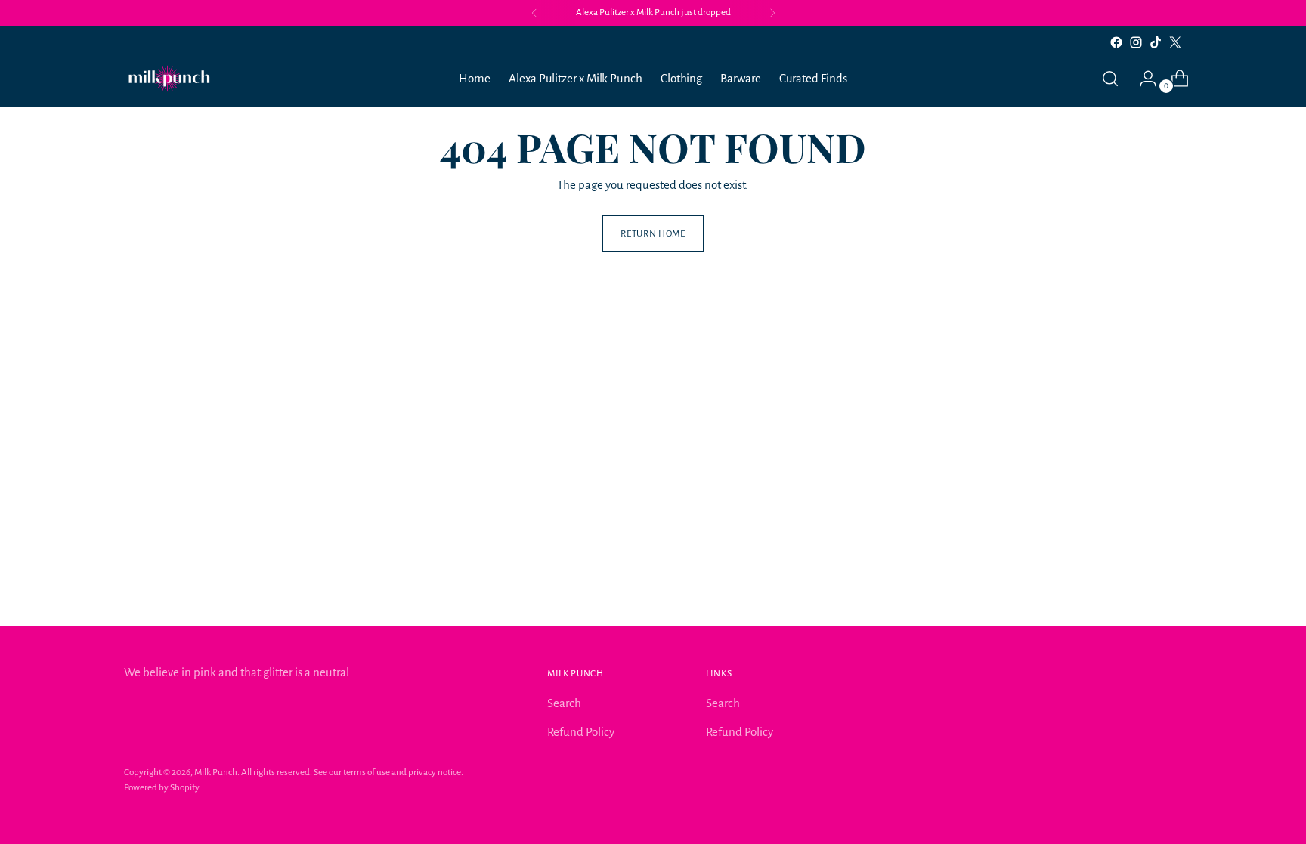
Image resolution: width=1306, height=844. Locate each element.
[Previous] (534, 13)
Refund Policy (580, 731)
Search (564, 703)
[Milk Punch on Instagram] (1136, 42)
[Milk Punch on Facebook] (1116, 42)
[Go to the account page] (1142, 78)
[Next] (772, 13)
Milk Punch (215, 772)
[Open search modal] (1110, 78)
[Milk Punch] (169, 78)
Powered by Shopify (162, 787)
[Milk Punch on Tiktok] (1155, 42)
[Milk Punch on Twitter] (1175, 42)
